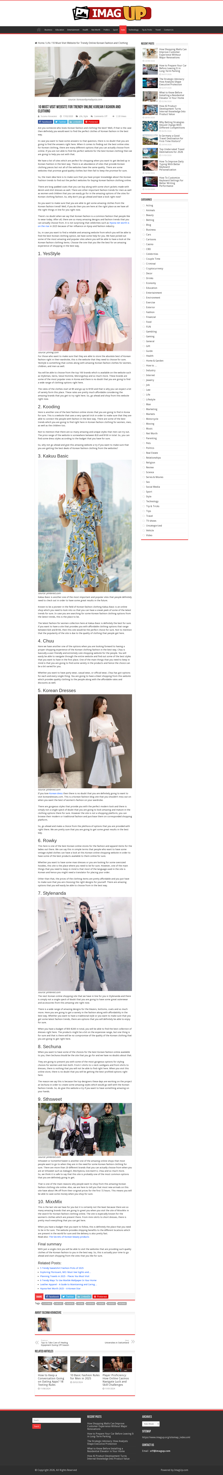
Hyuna (80, 1304)
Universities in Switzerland (117, 1341)
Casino (149, 244)
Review (150, 467)
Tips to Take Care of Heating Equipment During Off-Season (55, 1342)
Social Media (153, 486)
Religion (150, 462)
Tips (148, 511)
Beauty (150, 215)
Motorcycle (152, 418)
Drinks (149, 278)
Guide (149, 351)
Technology (133, 30)
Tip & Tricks (147, 30)
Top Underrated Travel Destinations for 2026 (171, 150)
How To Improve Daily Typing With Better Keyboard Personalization (171, 165)
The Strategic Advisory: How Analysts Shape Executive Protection (171, 82)
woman (122, 1304)
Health (85, 30)
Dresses (58, 1304)
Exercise (150, 302)
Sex (148, 482)
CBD (148, 249)
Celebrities (152, 254)
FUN (148, 326)
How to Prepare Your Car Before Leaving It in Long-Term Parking (173, 68)
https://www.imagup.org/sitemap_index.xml (166, 1437)
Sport (115, 30)
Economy (151, 283)
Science (150, 472)
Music (149, 428)
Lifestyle (150, 399)
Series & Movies (154, 477)
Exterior (150, 307)
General (150, 341)
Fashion (150, 312)
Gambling (151, 331)
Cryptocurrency (154, 268)
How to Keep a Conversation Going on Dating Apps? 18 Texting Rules (51, 1380)
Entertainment (73, 30)
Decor (149, 273)
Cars (148, 234)
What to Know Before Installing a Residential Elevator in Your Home (171, 95)
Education (60, 30)
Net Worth (95, 30)
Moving (150, 423)
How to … (151, 365)
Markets (150, 414)
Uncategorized (154, 525)
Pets (148, 443)
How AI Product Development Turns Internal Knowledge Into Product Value (172, 110)
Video (149, 535)
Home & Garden (154, 360)
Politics (107, 30)
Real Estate (152, 452)
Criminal (151, 263)
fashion (69, 1304)
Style (123, 30)
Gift (148, 346)
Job (148, 385)
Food (149, 321)
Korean (90, 1304)
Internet (150, 375)
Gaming (150, 336)
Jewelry (150, 380)
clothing (47, 1304)
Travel (158, 30)
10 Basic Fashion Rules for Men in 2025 (85, 1377)
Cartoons (151, 239)
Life (48, 43)
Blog (148, 224)
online (101, 1304)
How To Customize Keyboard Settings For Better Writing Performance (171, 181)
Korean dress (56, 793)
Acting (149, 205)
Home (39, 29)
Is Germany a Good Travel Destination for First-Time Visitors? (171, 138)
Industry (150, 370)
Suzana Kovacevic (49, 116)
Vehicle (150, 530)
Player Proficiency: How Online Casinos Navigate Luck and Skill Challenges (116, 1380)
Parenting (151, 438)
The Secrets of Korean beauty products (69, 1236)
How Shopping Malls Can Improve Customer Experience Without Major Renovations (173, 53)
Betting (150, 220)
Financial (151, 317)
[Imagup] (111, 12)
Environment (153, 297)
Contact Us (168, 30)
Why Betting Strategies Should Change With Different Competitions (172, 125)
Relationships (153, 457)
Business (48, 30)
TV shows (151, 520)
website (111, 1304)
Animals (150, 210)
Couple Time (153, 258)
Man (148, 404)
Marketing (151, 409)
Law (148, 389)
